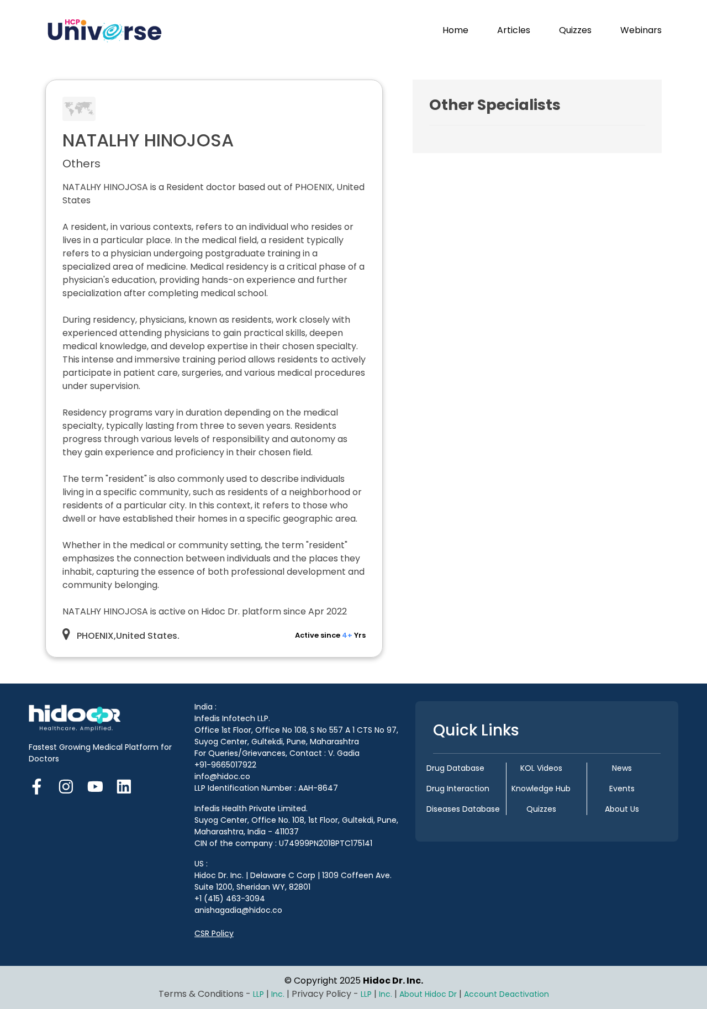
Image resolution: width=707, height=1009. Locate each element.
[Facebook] (40, 785)
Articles (513, 30)
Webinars (641, 30)
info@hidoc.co (222, 776)
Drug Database (455, 768)
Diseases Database (463, 808)
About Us (622, 808)
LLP (258, 994)
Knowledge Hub (541, 788)
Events (622, 788)
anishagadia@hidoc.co (238, 910)
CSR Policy (214, 933)
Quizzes (575, 30)
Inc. (279, 994)
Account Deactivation (506, 994)
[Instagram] (66, 785)
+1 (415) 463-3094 (229, 898)
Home (455, 30)
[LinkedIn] (124, 785)
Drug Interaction (457, 788)
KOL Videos (541, 768)
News (622, 768)
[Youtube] (95, 785)
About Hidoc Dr (428, 994)
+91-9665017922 (225, 764)
